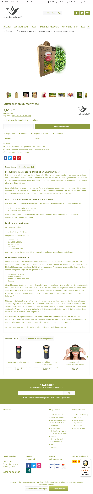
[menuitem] (87, 13)
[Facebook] (5, 158)
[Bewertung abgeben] (39, 107)
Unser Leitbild (78, 420)
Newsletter (77, 417)
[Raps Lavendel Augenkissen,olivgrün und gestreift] (74, 352)
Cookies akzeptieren (58, 489)
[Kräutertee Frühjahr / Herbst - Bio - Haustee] (46, 352)
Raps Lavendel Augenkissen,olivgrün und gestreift (74, 363)
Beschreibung (10, 167)
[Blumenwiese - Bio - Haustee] (18, 352)
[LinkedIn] (28, 470)
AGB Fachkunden (56, 415)
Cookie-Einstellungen (81, 415)
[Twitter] (10, 158)
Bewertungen (26, 167)
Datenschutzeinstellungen (36, 489)
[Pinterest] (14, 158)
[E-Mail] (19, 158)
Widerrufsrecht (56, 442)
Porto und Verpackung (54, 445)
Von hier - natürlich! (58, 420)
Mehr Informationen (46, 484)
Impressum (77, 423)
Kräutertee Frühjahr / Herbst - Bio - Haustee (46, 363)
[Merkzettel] (82, 13)
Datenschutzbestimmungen (37, 398)
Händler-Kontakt (56, 439)
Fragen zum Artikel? (40, 133)
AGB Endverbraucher (58, 434)
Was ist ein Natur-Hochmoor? (57, 424)
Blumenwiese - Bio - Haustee (18, 362)
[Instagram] (39, 465)
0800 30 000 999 (11, 472)
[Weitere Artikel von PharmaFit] (83, 110)
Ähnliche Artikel (11, 339)
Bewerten (59, 133)
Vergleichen (10, 133)
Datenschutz (78, 425)
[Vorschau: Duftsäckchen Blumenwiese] (8, 95)
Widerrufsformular (57, 417)
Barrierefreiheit (79, 428)
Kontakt (53, 436)
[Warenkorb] (87, 13)
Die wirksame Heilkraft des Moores (58, 429)
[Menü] (89, 460)
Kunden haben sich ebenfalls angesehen (37, 339)
